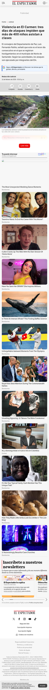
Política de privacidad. (36, 603)
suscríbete (17, 591)
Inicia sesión (8, 591)
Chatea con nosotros (26, 635)
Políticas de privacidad (24, 647)
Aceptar (42, 686)
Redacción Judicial (9, 77)
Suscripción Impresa (24, 627)
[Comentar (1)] (29, 86)
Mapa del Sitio (24, 624)
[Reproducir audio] (5, 151)
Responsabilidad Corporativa (24, 642)
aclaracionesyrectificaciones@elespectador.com (24, 668)
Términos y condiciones (24, 645)
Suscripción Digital (24, 631)
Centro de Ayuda (24, 650)
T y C (21, 603)
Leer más (24, 146)
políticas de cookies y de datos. (20, 688)
